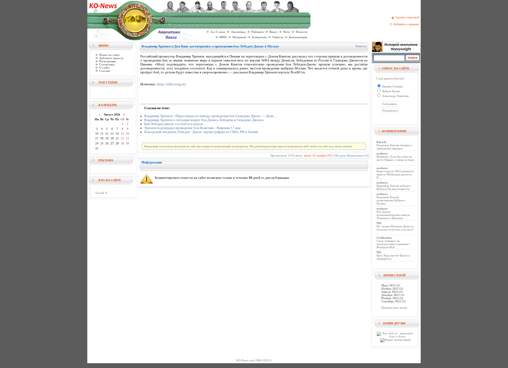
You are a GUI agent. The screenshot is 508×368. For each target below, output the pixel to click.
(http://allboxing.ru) (171, 84)
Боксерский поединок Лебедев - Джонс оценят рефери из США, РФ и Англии (201, 132)
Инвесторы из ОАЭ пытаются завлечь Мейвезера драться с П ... (395, 174)
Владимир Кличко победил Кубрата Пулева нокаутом (393, 187)
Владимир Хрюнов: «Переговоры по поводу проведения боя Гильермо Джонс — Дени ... (210, 116)
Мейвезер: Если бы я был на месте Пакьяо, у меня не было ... (395, 160)
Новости (360, 46)
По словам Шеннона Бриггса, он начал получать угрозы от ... (395, 229)
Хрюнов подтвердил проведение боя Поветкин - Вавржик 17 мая (192, 128)
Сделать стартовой (408, 17)
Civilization (384, 237)
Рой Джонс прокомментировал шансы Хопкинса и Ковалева (393, 215)
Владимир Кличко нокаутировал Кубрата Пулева (391, 200)
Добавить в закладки (407, 24)
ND (379, 223)
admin (307, 155)
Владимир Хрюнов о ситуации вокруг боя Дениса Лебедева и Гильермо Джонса (204, 120)
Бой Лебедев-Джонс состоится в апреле (173, 124)
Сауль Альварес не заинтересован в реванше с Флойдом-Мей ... (393, 244)
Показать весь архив (394, 307)
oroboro (382, 153)
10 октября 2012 (322, 155)
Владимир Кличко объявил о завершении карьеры (394, 147)
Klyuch (381, 142)
